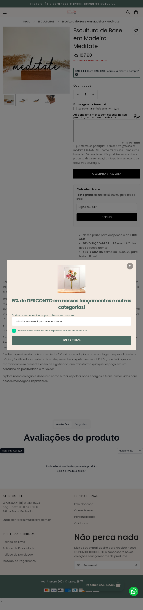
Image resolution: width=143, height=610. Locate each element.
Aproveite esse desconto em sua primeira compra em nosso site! (52, 330)
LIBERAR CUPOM (71, 340)
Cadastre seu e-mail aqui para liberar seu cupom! (43, 315)
